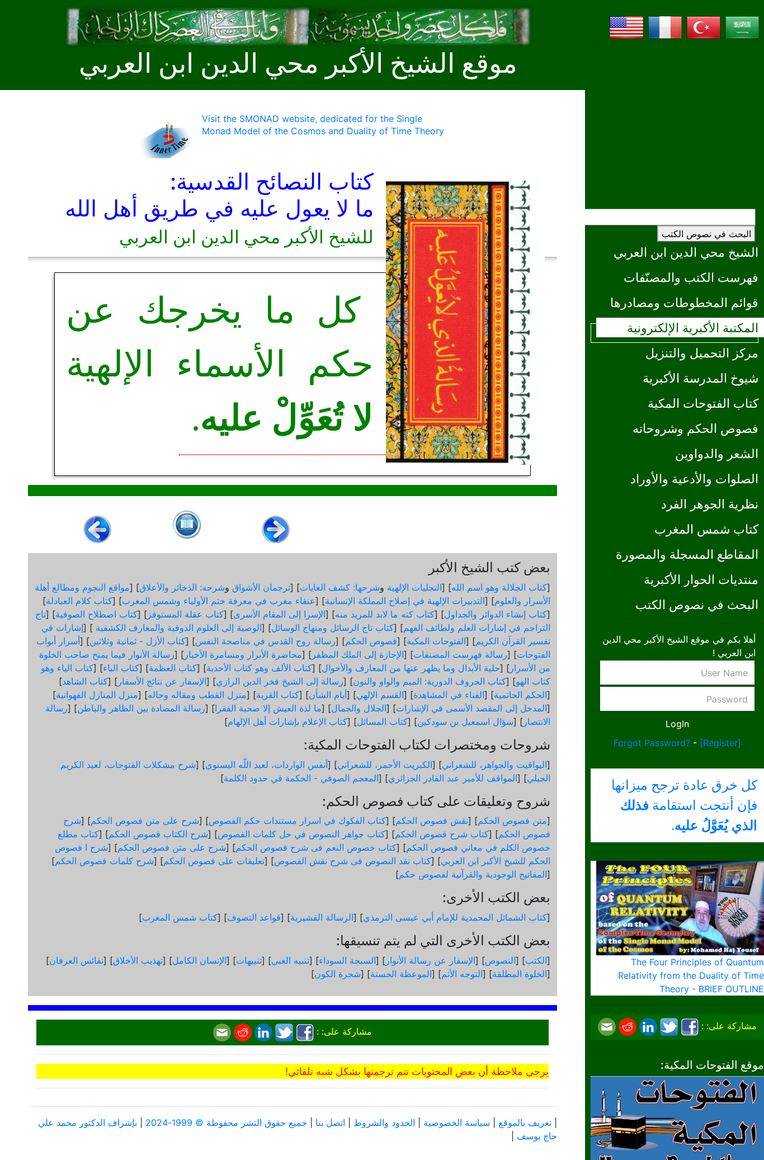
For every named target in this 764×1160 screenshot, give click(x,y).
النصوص (500, 960)
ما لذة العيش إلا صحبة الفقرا (268, 708)
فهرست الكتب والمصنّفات (691, 277)
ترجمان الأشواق (261, 587)
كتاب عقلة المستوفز (185, 614)
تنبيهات (249, 960)
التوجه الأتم (462, 973)
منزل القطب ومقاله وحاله (197, 694)
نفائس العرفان (76, 960)
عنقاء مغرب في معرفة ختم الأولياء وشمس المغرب (218, 600)
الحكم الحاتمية (520, 694)
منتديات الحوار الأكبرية (701, 579)
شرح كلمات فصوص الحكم (104, 860)
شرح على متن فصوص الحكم (145, 820)
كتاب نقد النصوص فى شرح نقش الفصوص (352, 860)
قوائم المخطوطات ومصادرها (684, 302)
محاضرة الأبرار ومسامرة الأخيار (243, 654)
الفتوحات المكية (436, 641)
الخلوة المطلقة (519, 973)
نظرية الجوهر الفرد (709, 503)
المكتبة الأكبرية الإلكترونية (692, 327)
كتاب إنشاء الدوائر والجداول (495, 614)
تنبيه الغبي (290, 960)
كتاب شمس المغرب (706, 528)
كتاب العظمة (173, 667)
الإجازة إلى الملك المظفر (358, 654)
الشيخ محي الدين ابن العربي (686, 252)
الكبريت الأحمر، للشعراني (384, 764)
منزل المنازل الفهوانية (97, 694)
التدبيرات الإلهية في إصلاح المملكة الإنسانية (405, 600)
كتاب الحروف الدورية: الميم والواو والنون (429, 681)
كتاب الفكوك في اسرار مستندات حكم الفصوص (297, 820)
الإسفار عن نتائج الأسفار (161, 681)
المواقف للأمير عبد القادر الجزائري (452, 778)
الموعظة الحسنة (401, 973)
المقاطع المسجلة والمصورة (687, 554)
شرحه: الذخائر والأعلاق (182, 587)
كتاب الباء (121, 667)
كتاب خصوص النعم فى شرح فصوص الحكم (316, 847)
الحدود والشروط (384, 1122)
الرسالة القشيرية (321, 917)
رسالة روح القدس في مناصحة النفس (265, 641)
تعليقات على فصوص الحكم (214, 860)
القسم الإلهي (380, 694)
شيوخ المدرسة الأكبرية (700, 377)
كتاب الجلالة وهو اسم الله (499, 587)
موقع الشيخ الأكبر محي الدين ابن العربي (298, 63)
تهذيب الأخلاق (138, 960)
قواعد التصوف (254, 917)
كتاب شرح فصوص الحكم (442, 834)
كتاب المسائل (382, 721)
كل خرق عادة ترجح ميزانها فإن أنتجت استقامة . (684, 805)
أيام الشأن (328, 694)
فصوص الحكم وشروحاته (695, 428)
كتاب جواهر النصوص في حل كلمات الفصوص (301, 834)
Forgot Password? (652, 742)
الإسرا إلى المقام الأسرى (279, 614)
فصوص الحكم (371, 641)
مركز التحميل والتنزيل (701, 352)
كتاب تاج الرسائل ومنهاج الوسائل (332, 627)
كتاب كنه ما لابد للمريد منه (385, 614)
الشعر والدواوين (716, 453)
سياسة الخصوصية (456, 1122)
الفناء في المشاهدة (448, 694)
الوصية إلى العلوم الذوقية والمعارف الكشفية (177, 627)
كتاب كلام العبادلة (79, 600)
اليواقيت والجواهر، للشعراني (494, 764)
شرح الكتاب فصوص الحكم (158, 834)
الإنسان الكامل (199, 960)
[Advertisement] (677, 120)
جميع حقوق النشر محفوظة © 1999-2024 (226, 1122)
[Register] (720, 742)
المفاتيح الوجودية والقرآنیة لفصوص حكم (473, 874)
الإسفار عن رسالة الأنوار (430, 960)
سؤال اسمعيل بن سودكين (465, 721)
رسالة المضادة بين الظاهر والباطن (141, 708)
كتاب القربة (277, 694)
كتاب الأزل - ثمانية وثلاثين (137, 641)
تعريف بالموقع (524, 1122)
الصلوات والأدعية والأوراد (694, 478)
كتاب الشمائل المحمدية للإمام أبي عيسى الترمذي (455, 917)
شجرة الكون (337, 973)
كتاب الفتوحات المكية (703, 403)
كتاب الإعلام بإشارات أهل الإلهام (287, 721)
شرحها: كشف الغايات (340, 587)
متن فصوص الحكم (512, 820)
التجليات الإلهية (414, 587)
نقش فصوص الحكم (431, 820)
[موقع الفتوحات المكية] (677, 1132)
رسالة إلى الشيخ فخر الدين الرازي (279, 681)
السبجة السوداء (347, 960)
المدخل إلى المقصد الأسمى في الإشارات (471, 708)
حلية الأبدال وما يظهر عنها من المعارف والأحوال (411, 667)
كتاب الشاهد (85, 681)
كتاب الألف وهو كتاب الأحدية (259, 667)
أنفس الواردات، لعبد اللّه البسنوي (266, 764)
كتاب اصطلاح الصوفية (96, 614)
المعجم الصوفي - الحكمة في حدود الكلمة (301, 778)
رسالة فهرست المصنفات (460, 654)
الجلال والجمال (358, 708)
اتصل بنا (330, 1122)
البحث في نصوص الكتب (706, 233)
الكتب (536, 960)
